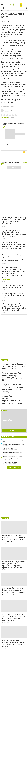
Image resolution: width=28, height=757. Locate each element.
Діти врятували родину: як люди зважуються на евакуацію (13, 286)
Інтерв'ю (7, 420)
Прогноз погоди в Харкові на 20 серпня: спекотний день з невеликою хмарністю (14, 366)
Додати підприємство (14, 467)
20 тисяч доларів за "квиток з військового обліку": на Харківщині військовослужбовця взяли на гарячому (14, 233)
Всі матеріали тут (14, 430)
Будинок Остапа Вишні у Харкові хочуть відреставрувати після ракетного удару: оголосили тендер (13, 400)
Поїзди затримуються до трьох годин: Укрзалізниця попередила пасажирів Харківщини (13, 388)
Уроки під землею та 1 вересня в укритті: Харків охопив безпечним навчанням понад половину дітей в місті (14, 258)
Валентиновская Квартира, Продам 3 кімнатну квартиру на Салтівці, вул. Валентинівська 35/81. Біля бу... (14, 539)
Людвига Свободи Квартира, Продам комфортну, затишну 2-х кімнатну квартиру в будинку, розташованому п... (13, 591)
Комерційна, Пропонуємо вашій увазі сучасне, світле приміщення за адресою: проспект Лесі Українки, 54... (14, 565)
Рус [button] (5, 8)
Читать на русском (5, 21)
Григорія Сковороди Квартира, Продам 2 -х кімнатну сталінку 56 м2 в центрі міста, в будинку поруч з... (13, 643)
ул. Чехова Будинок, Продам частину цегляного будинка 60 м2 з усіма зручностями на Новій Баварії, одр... (13, 617)
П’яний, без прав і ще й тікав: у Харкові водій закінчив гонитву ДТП (13, 296)
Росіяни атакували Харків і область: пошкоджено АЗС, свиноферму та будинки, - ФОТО (13, 376)
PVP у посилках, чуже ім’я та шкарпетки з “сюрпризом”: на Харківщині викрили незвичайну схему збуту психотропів (14, 307)
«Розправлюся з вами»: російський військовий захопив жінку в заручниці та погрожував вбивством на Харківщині (14, 245)
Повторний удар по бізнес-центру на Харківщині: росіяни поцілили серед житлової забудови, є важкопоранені (14, 221)
